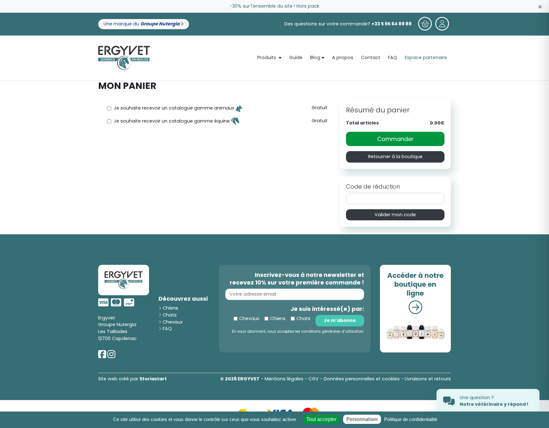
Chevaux (172, 322)
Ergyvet (106, 318)
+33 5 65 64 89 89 (391, 24)
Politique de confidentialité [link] (410, 419)
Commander (395, 139)
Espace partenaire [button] (426, 57)
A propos (342, 57)
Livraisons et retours (428, 379)
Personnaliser (362, 419)
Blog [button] (316, 57)
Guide (295, 57)
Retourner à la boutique (395, 156)
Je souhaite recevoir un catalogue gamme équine (172, 121)
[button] (442, 24)
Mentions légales (284, 379)
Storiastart (153, 379)
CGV (313, 379)
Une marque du (142, 24)
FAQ (392, 57)
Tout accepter (321, 419)
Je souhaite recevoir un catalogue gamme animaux (174, 108)
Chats (169, 315)
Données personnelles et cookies (362, 379)
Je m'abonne (340, 320)
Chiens (169, 308)
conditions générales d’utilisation (332, 331)
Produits (266, 57)
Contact (370, 57)
